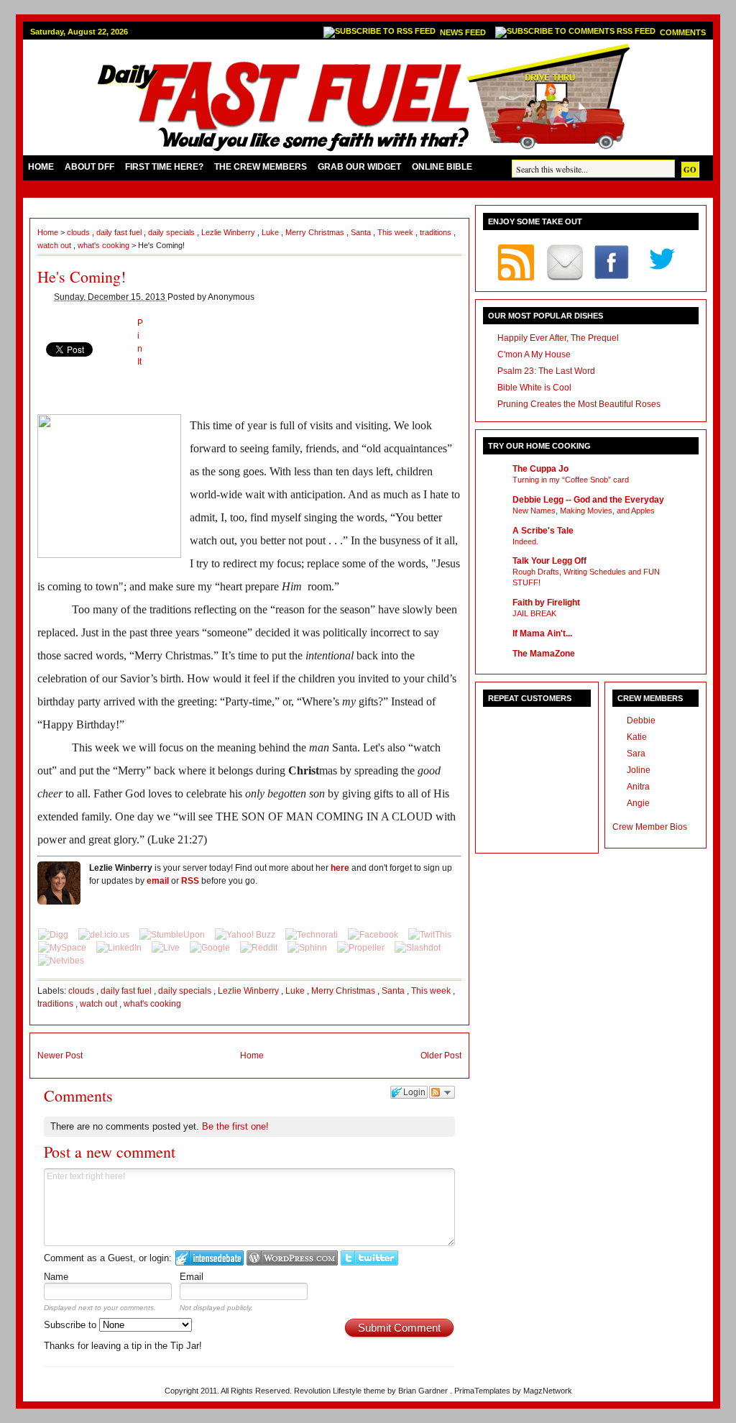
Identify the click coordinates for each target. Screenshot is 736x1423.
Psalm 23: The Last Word (546, 371)
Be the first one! (235, 1126)
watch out (55, 245)
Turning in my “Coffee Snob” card (570, 479)
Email (191, 1276)
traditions (437, 232)
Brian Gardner (424, 1390)
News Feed (464, 32)
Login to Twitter (369, 1258)
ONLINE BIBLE (442, 167)
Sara (636, 754)
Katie (637, 737)
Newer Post (60, 1056)
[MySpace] (63, 948)
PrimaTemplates (483, 1390)
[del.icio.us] (105, 935)
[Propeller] (362, 948)
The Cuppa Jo (540, 469)
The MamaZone (543, 654)
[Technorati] (312, 935)
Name (56, 1276)
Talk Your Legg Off (549, 561)
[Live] (167, 948)
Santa (362, 232)
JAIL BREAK (534, 613)
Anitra (638, 787)
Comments (683, 32)
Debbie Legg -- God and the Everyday (588, 500)
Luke (271, 232)
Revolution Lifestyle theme (340, 1390)
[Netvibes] (61, 961)
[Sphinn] (308, 948)
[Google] (211, 948)
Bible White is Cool (534, 388)
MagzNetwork (547, 1390)
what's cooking (105, 245)
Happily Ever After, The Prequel (558, 338)
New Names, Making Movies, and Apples (583, 510)
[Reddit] (260, 948)
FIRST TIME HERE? (164, 167)
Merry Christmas (315, 232)
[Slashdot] (418, 948)
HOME (41, 167)
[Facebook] (374, 935)
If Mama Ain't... (542, 633)
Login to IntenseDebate (209, 1258)
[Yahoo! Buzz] (246, 935)
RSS (190, 881)
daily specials (172, 232)
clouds (79, 232)
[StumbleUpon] (173, 935)
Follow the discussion (442, 1092)
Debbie (641, 720)
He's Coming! (81, 276)
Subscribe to (71, 1324)
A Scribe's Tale (543, 531)
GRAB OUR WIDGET (359, 167)
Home (48, 232)
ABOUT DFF (89, 167)
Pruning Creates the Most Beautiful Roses (579, 404)
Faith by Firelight (546, 603)
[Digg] (54, 935)
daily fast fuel (120, 232)
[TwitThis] (429, 935)
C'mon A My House (534, 354)
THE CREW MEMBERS (260, 167)
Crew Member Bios (649, 827)
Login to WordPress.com (292, 1258)
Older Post (440, 1056)
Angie (638, 803)
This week (396, 232)
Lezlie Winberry (229, 232)
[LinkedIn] (120, 948)
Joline (638, 770)
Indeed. (525, 541)
